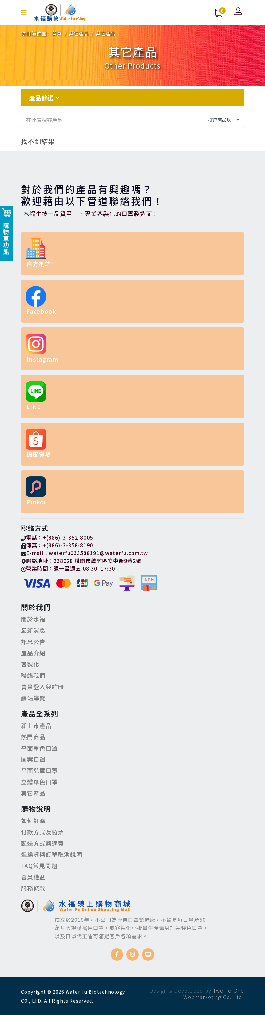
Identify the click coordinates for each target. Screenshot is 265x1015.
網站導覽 (33, 698)
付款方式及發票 (42, 832)
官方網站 (38, 263)
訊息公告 (33, 641)
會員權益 (33, 877)
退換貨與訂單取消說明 (51, 854)
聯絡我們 (33, 675)
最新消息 (33, 630)
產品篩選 (42, 98)
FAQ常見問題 (39, 865)
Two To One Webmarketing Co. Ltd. (213, 994)
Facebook (41, 311)
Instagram (42, 359)
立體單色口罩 (39, 781)
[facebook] (117, 954)
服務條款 (33, 888)
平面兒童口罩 (39, 770)
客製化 (30, 664)
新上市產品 (36, 725)
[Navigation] (24, 12)
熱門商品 (33, 736)
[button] (239, 11)
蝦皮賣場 (38, 454)
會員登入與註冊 (42, 686)
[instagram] (132, 954)
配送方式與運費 (42, 843)
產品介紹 (33, 653)
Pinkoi (36, 501)
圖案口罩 (33, 759)
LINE (33, 406)
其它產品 (33, 793)
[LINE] (148, 954)
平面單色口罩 (39, 748)
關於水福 (33, 619)
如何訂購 (33, 820)
